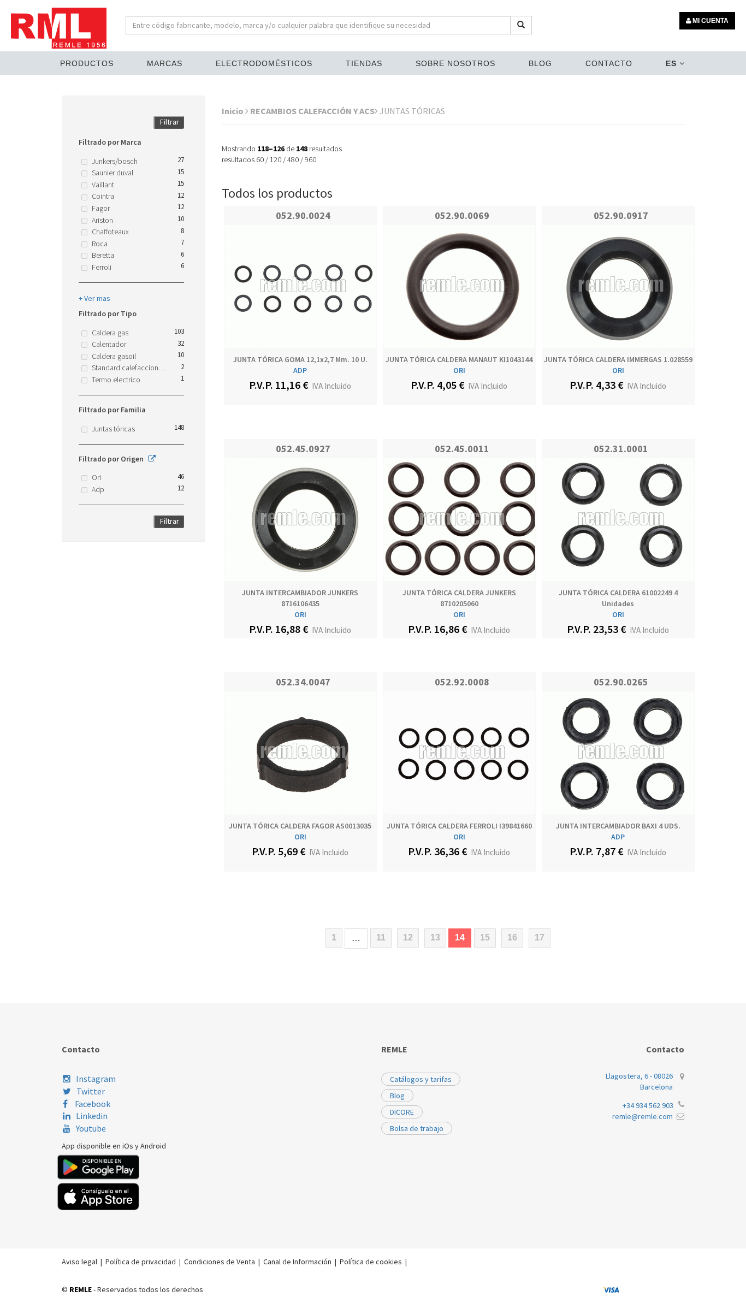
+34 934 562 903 (648, 1105)
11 (381, 937)
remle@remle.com (642, 1116)
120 (275, 159)
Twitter (90, 1091)
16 (512, 937)
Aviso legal (79, 1261)
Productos (87, 63)
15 (485, 937)
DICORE (402, 1112)
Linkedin (92, 1115)
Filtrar (169, 122)
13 (435, 937)
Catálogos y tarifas (421, 1079)
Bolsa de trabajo (416, 1128)
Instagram (96, 1078)
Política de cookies (371, 1261)
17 (539, 937)
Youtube (91, 1128)
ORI (459, 370)
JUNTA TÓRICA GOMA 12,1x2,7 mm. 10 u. (300, 359)
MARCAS (164, 63)
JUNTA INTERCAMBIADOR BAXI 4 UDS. (618, 826)
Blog (540, 63)
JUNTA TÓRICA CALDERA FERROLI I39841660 (459, 826)
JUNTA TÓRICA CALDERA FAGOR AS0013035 (300, 826)
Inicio (233, 110)
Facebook (91, 1103)
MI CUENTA (710, 21)
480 (293, 159)
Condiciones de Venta (219, 1261)
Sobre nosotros (455, 63)
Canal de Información (297, 1261)
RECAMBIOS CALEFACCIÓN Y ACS (312, 110)
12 (408, 937)
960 (310, 159)
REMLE (80, 1289)
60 (260, 159)
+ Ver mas (94, 298)
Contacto (608, 63)
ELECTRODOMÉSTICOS (264, 63)
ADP (300, 370)
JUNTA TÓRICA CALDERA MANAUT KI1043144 (459, 359)
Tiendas (364, 63)
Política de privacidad (140, 1261)
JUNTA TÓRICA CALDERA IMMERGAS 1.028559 (618, 359)
